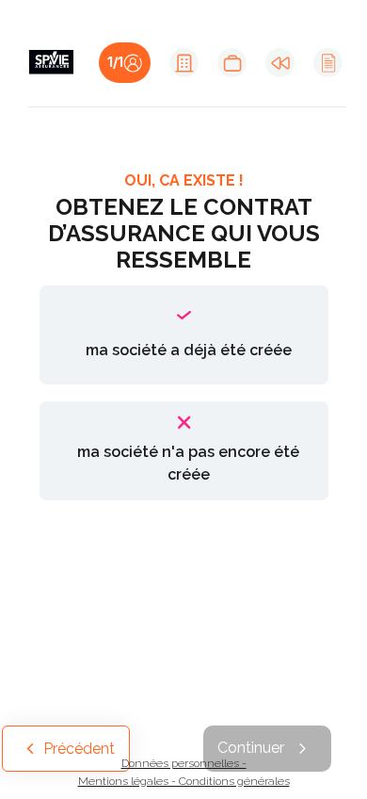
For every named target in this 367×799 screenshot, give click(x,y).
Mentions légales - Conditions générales (184, 781)
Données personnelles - (184, 763)
